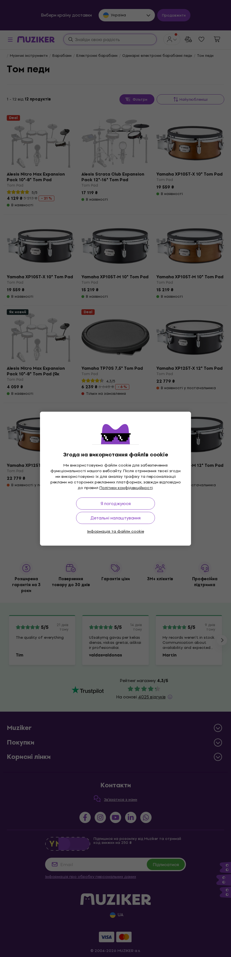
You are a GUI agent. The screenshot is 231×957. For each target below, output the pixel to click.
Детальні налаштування (115, 517)
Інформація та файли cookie (115, 531)
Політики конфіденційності (126, 488)
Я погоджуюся (116, 503)
